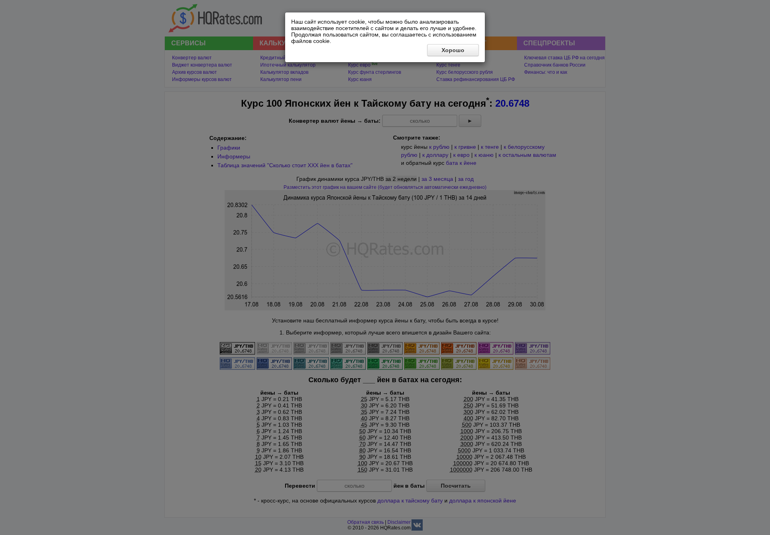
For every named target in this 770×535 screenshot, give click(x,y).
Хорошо (453, 50)
